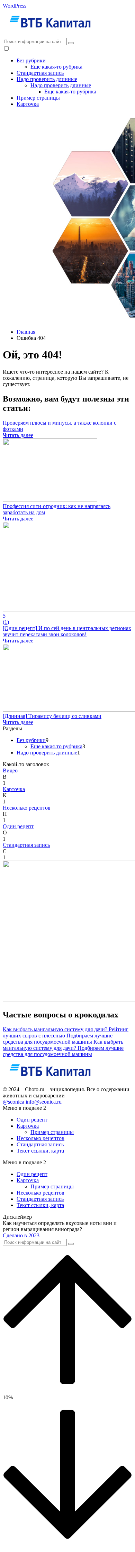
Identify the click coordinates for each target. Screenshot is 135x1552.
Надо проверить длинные (47, 79)
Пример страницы (38, 98)
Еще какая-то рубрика (56, 67)
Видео (10, 770)
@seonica (13, 1102)
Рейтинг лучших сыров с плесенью (65, 1032)
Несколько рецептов (27, 808)
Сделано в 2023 (21, 1235)
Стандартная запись (40, 73)
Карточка (28, 104)
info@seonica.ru (44, 1102)
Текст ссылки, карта (40, 1151)
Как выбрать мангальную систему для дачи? (56, 1029)
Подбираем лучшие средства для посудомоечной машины (57, 1039)
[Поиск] (71, 43)
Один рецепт (18, 826)
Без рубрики (31, 60)
